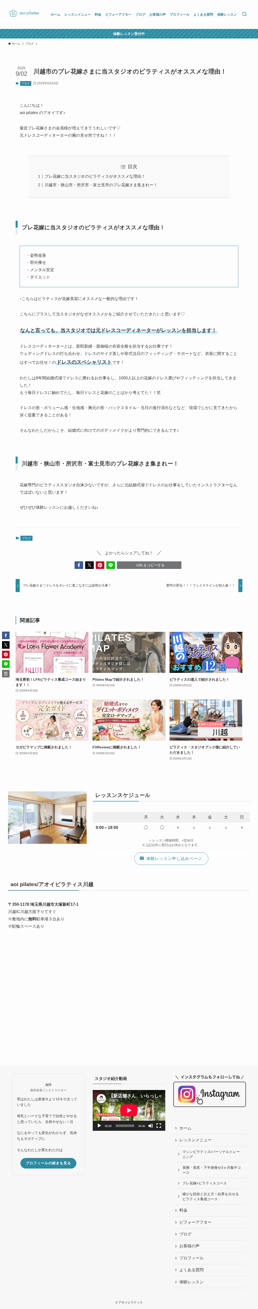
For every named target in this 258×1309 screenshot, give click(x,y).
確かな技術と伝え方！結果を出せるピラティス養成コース (210, 1196)
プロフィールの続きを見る (48, 1163)
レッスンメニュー (195, 1140)
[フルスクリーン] (158, 1125)
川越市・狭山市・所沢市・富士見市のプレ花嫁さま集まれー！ (101, 185)
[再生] (99, 1125)
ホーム (185, 1128)
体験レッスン (191, 1282)
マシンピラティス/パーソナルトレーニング (211, 1154)
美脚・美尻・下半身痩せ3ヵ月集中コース (211, 1170)
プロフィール (191, 1258)
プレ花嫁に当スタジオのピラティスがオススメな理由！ (95, 176)
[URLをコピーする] (6, 673)
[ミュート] (150, 1125)
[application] (129, 1110)
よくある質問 (191, 1270)
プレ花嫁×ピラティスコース (204, 1183)
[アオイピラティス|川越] (23, 14)
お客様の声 (189, 1246)
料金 (183, 1210)
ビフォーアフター (195, 1222)
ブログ (25, 83)
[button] (79, 565)
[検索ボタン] (244, 14)
